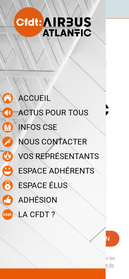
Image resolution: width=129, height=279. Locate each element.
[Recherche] (120, 9)
